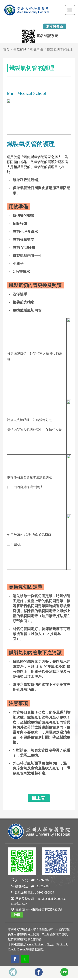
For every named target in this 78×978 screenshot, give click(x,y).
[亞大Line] (22, 862)
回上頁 (38, 798)
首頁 (6, 49)
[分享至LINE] (64, 972)
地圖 (17, 915)
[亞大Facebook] (56, 862)
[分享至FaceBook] (39, 972)
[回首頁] (13, 972)
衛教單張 (36, 49)
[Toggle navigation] (70, 10)
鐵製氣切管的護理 (60, 49)
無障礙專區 (54, 26)
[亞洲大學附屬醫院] (39, 831)
